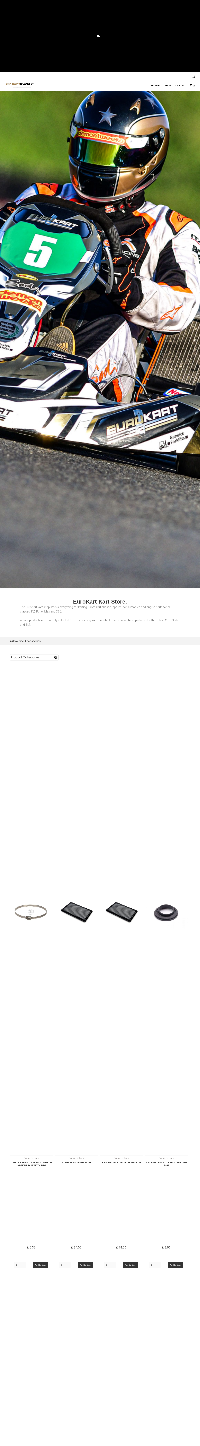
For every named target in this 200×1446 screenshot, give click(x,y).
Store (168, 85)
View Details (31, 1158)
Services (155, 85)
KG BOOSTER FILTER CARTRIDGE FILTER (121, 1162)
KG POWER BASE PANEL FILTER (77, 1162)
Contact (180, 85)
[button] (192, 85)
